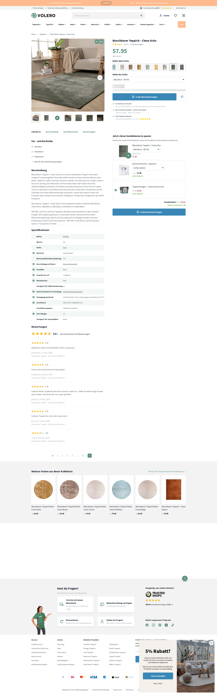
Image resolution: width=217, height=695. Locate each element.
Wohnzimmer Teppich (92, 660)
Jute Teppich (88, 652)
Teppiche (36, 24)
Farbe (82, 24)
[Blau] (114, 67)
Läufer (118, 24)
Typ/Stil (49, 24)
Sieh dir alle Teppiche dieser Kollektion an (166, 471)
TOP (184, 579)
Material (94, 24)
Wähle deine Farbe (121, 61)
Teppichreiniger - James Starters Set (148, 186)
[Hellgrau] (148, 67)
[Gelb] (156, 67)
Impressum (117, 690)
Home (33, 34)
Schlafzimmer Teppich (117, 652)
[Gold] (139, 67)
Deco (161, 24)
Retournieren (36, 656)
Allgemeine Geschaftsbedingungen (75, 690)
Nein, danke (158, 683)
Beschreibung (52, 131)
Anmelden (35, 660)
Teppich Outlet (114, 656)
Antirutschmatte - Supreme (144, 163)
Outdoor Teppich (115, 660)
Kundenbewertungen (39, 664)
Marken (60, 656)
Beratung (60, 644)
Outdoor (130, 24)
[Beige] (165, 67)
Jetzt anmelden (158, 676)
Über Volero (61, 652)
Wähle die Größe (120, 74)
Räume (61, 24)
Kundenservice (181, 8)
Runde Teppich (114, 648)
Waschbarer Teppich (91, 664)
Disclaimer (130, 690)
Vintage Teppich (89, 648)
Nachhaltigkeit (62, 660)
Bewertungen (89, 131)
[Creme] (122, 67)
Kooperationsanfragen (65, 664)
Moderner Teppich (90, 656)
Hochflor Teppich (90, 644)
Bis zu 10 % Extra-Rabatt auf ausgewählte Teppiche (65, 3)
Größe (107, 24)
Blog (59, 648)
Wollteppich (113, 644)
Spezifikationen (70, 131)
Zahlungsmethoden (38, 652)
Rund (72, 24)
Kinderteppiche (146, 24)
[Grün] (173, 67)
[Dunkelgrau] (182, 67)
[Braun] (131, 67)
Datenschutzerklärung (101, 690)
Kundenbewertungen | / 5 (159, 604)
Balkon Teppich (115, 664)
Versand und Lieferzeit (39, 648)
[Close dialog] (211, 643)
